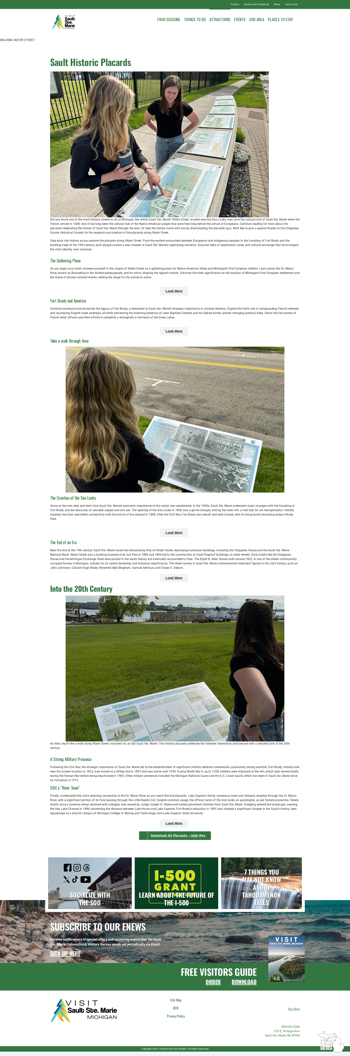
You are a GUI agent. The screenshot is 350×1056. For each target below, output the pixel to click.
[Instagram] (268, 1016)
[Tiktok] (275, 1016)
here (228, 228)
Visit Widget (179, 1048)
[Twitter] (282, 1016)
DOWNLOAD (244, 982)
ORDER (213, 982)
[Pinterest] (288, 1016)
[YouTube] (295, 1016)
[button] (298, 19)
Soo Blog (294, 1009)
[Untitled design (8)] (286, 937)
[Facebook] (262, 1016)
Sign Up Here (65, 953)
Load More (174, 291)
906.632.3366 (290, 1026)
